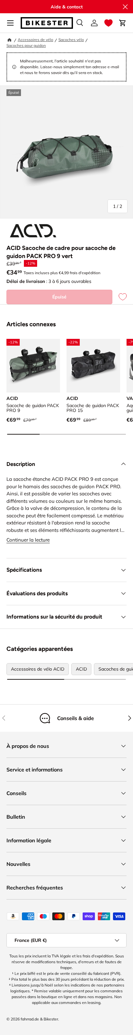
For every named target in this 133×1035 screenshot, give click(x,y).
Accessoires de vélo (35, 39)
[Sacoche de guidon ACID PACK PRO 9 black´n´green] (33, 366)
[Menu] (10, 23)
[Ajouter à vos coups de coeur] (119, 297)
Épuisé (59, 297)
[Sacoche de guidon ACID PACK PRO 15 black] (93, 366)
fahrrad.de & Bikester (39, 1019)
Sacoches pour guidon (26, 45)
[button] (108, 23)
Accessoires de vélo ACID (37, 669)
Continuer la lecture (28, 540)
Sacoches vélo (71, 39)
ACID (81, 669)
